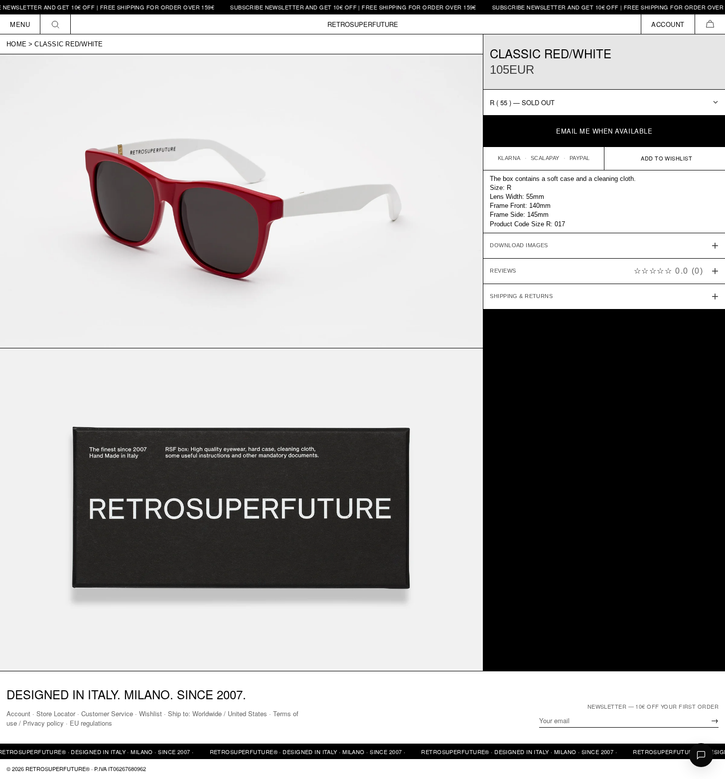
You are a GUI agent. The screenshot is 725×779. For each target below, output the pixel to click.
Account (18, 713)
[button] (710, 24)
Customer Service (107, 713)
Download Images (519, 245)
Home (16, 44)
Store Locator (55, 713)
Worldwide (207, 713)
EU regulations (91, 723)
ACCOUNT (668, 24)
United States (247, 713)
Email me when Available (604, 131)
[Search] (55, 24)
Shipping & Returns (521, 296)
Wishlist (150, 713)
